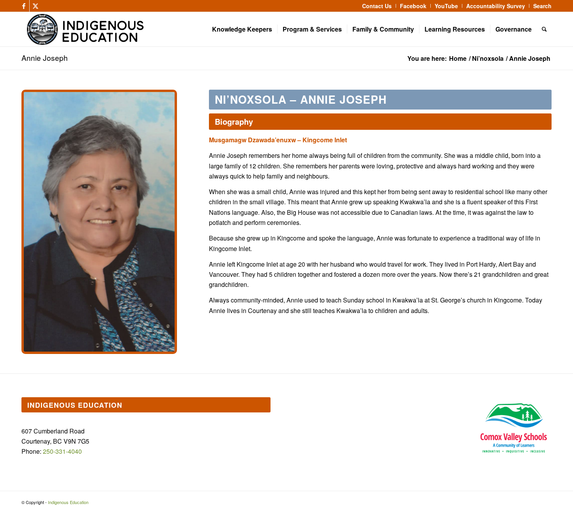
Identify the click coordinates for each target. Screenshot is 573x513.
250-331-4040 (62, 451)
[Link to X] (35, 6)
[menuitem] (377, 6)
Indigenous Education (68, 502)
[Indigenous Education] (151, 29)
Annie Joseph (44, 57)
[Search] (544, 29)
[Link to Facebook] (23, 6)
